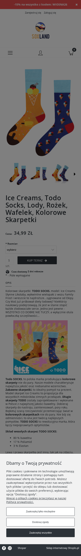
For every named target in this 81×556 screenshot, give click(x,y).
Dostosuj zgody (40, 522)
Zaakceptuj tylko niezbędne (40, 511)
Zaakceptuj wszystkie (40, 532)
